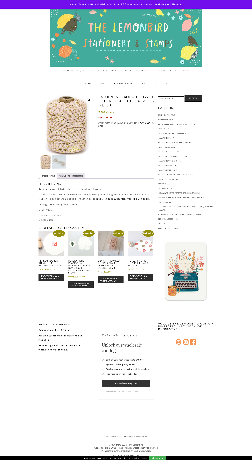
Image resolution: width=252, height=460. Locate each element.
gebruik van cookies (139, 458)
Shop (102, 84)
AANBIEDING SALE (165, 119)
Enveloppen (163, 129)
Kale (115, 455)
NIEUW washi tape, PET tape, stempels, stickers (179, 193)
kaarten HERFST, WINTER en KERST (173, 156)
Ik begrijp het (157, 458)
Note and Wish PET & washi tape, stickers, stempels (181, 197)
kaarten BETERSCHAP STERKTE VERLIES (174, 142)
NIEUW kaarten (165, 188)
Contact (160, 84)
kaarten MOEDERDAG (167, 170)
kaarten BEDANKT (166, 138)
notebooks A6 (164, 202)
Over (144, 84)
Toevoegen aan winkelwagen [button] (50, 277)
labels (100, 198)
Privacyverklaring (113, 436)
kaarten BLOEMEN (166, 147)
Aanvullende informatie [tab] (71, 175)
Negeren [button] (177, 4)
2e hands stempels (166, 115)
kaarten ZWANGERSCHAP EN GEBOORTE (175, 174)
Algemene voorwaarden (135, 436)
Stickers (162, 224)
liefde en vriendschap (168, 179)
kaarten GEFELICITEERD (168, 152)
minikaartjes (164, 184)
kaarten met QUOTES (167, 165)
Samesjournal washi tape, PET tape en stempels (179, 214)
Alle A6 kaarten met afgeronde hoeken (176, 124)
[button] (89, 100)
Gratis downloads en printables (173, 133)
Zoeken (193, 98)
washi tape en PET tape (168, 228)
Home (88, 84)
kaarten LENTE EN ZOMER (169, 161)
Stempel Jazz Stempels (168, 219)
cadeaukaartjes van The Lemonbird (129, 198)
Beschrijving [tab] (48, 175)
